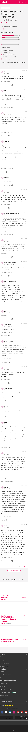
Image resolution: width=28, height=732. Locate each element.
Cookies (25, 730)
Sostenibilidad (4, 663)
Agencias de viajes (5, 689)
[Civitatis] (4, 2)
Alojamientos (4, 695)
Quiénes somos (4, 657)
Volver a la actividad (5, 7)
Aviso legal (12, 730)
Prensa (2, 660)
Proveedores (4, 683)
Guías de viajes (4, 678)
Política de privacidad (19, 730)
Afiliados (2, 686)
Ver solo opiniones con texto (9, 67)
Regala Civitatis (4, 666)
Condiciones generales (5, 730)
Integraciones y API (5, 692)
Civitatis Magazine (5, 674)
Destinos (2, 671)
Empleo (2, 698)
